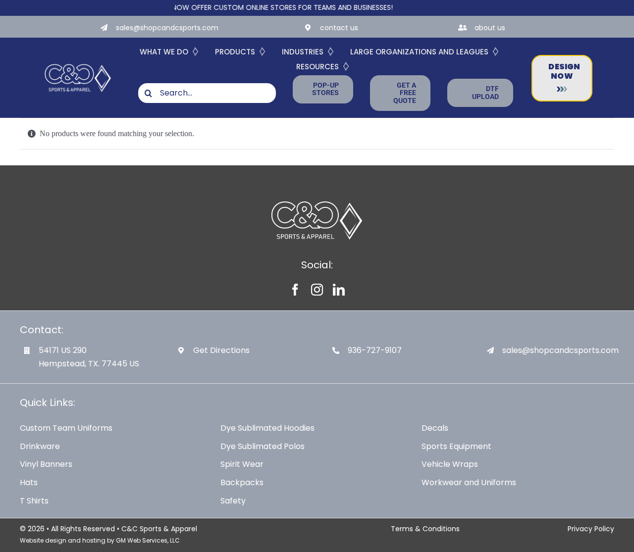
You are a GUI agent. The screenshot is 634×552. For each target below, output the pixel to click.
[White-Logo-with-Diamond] (78, 63)
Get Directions (221, 350)
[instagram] (317, 290)
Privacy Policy (591, 529)
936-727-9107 (375, 350)
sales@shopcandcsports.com (167, 28)
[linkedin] (339, 290)
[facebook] (295, 290)
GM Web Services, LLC (148, 540)
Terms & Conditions (425, 529)
